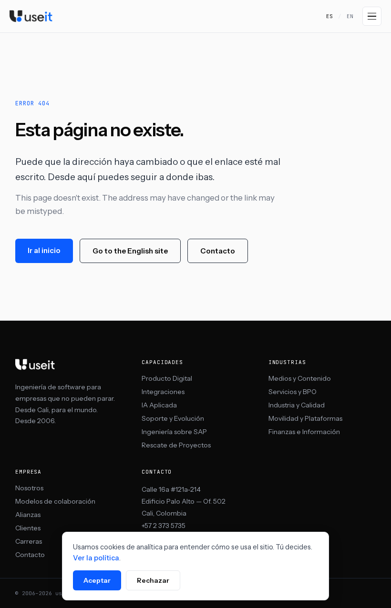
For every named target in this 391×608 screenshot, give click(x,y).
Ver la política (96, 558)
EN (350, 16)
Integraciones (163, 391)
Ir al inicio (44, 250)
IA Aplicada (159, 405)
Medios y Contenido (299, 378)
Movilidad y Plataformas (305, 418)
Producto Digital (167, 378)
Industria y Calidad (296, 405)
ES (329, 16)
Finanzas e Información (304, 431)
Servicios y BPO (292, 391)
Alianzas (28, 514)
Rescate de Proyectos (176, 445)
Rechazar (153, 580)
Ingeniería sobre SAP (174, 431)
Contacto (217, 250)
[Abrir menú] (371, 16)
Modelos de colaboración (55, 501)
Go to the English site (130, 250)
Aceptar (97, 580)
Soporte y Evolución (173, 418)
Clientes (28, 528)
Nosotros (29, 488)
